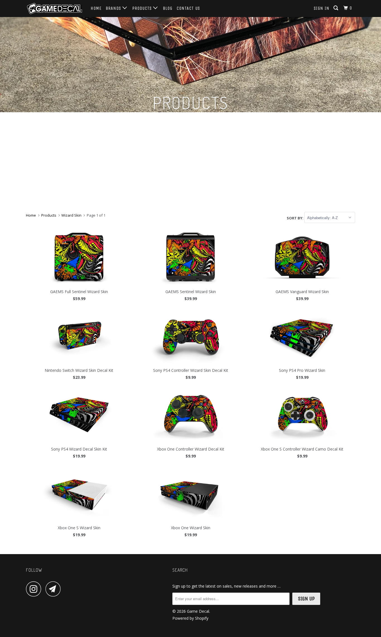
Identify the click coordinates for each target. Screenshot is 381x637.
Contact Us (188, 8)
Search (180, 570)
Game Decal (198, 611)
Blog (167, 8)
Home (96, 8)
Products (142, 8)
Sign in (321, 8)
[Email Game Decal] (54, 589)
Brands (114, 8)
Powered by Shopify (190, 618)
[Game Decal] (54, 8)
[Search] (336, 8)
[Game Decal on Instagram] (35, 589)
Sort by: (295, 217)
